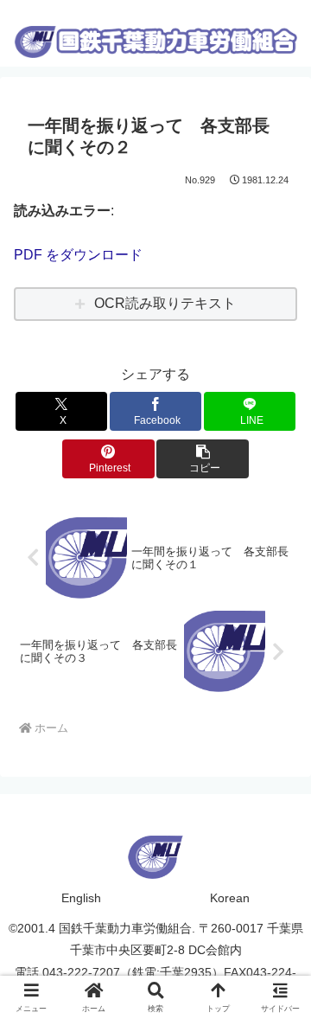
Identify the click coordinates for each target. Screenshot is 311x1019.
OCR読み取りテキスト (165, 303)
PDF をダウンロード (78, 254)
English (81, 898)
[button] (202, 458)
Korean (230, 898)
